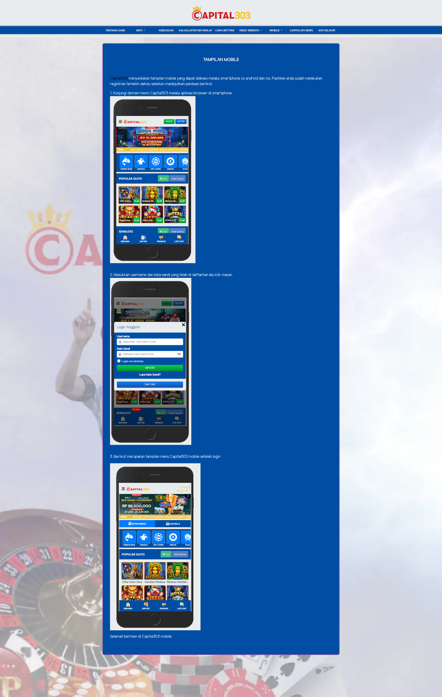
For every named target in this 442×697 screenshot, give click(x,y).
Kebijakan (166, 30)
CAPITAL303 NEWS (301, 30)
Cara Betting (225, 30)
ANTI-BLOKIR (326, 30)
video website (249, 30)
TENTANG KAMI (115, 30)
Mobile (275, 30)
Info (139, 30)
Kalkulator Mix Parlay (195, 30)
